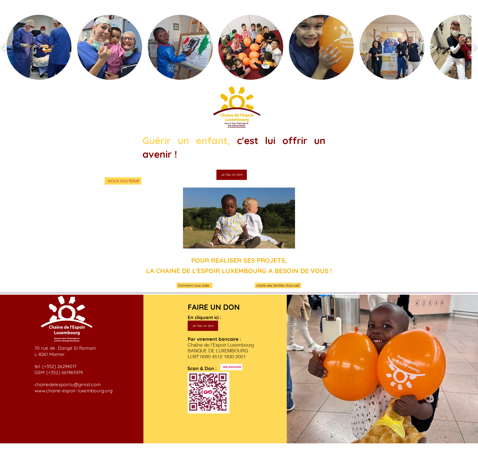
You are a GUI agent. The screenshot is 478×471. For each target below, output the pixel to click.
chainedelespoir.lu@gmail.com (68, 384)
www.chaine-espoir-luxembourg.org (73, 390)
